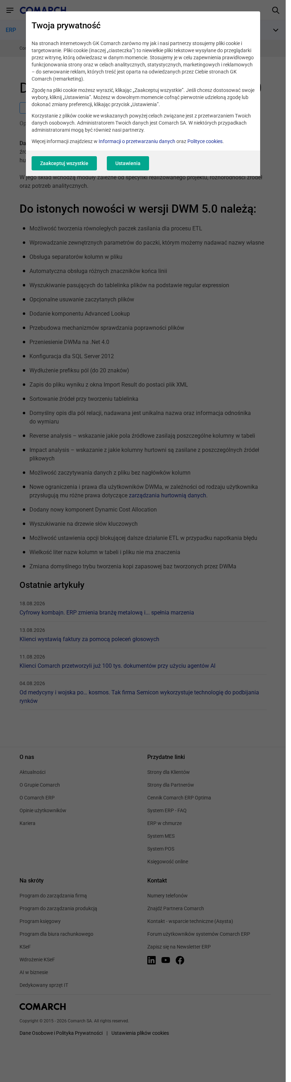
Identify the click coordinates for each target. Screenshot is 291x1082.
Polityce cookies (205, 141)
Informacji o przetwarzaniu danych (137, 141)
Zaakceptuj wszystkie (64, 163)
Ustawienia (128, 163)
